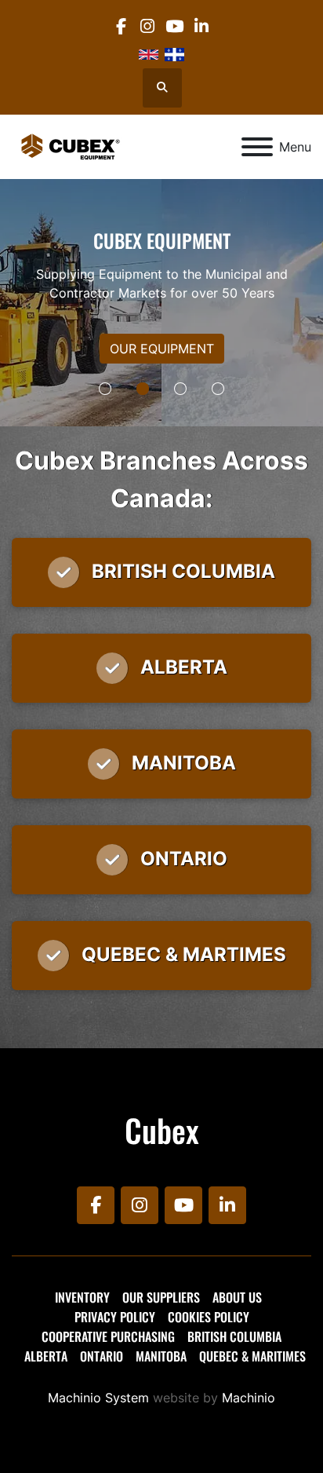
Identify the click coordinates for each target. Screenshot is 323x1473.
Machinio (248, 1397)
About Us (237, 1297)
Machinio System (98, 1397)
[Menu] (257, 146)
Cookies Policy (208, 1316)
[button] (105, 389)
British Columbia (234, 1336)
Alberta (45, 1356)
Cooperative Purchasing (108, 1336)
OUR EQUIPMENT (162, 348)
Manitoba (161, 1356)
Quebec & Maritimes (252, 1356)
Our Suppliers (161, 1297)
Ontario (101, 1356)
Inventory (82, 1297)
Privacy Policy (114, 1316)
